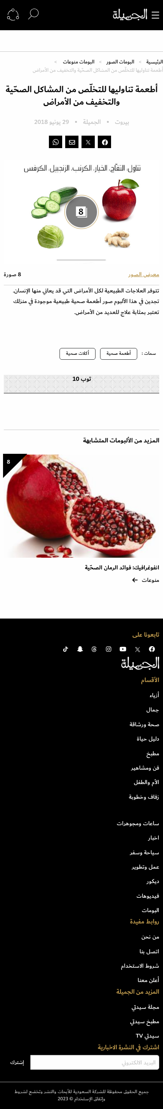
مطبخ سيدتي (144, 1021)
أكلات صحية (77, 353)
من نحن (150, 937)
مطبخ (152, 753)
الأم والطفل (146, 782)
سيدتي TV (147, 1036)
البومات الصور (120, 61)
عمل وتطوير (145, 867)
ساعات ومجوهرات (138, 823)
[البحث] (33, 14)
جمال (152, 710)
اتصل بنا (149, 951)
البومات (150, 910)
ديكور (153, 881)
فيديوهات (147, 896)
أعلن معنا (148, 980)
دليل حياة (148, 739)
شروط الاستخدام (140, 966)
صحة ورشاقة (144, 724)
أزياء (154, 695)
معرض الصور (144, 274)
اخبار (153, 838)
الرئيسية (154, 61)
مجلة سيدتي (145, 1007)
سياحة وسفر (144, 852)
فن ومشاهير (145, 768)
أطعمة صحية (119, 353)
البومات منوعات (78, 61)
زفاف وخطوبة (144, 797)
